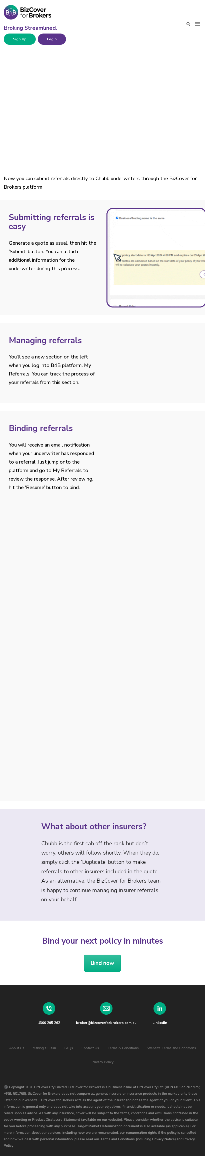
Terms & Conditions (123, 1048)
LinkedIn (159, 1022)
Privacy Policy (103, 1062)
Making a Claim (44, 1048)
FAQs (68, 1048)
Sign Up (19, 39)
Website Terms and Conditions (171, 1048)
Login (52, 39)
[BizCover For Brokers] (41, 13)
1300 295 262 (49, 1022)
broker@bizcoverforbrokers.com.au (106, 1022)
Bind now (102, 963)
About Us (16, 1048)
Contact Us (90, 1048)
